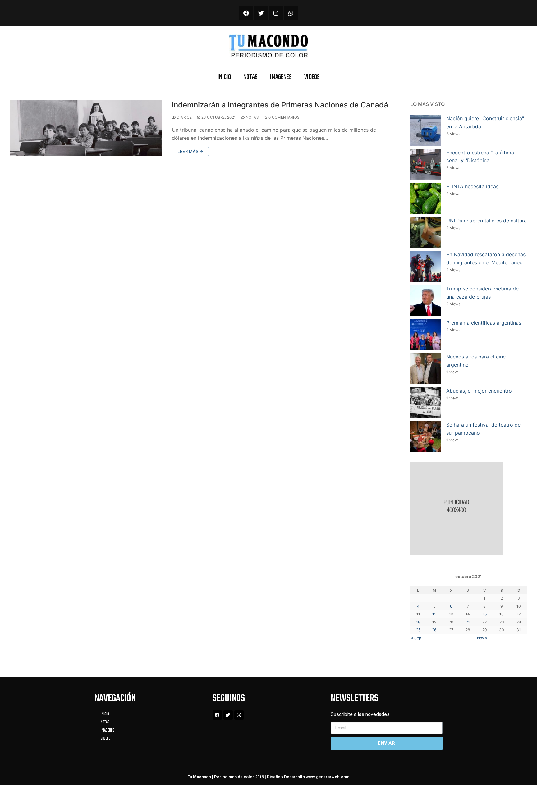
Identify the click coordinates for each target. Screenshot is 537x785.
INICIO (224, 77)
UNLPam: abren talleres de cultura (486, 220)
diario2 (184, 117)
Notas (252, 117)
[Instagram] (276, 13)
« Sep (416, 638)
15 (485, 614)
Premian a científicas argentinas (483, 323)
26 (434, 630)
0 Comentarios (284, 117)
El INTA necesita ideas (472, 186)
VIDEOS (312, 77)
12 (434, 614)
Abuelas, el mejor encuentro (479, 391)
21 (468, 622)
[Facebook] (246, 13)
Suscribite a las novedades (360, 714)
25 (418, 630)
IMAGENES (281, 77)
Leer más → (190, 151)
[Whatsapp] (291, 13)
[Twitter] (261, 13)
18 (418, 622)
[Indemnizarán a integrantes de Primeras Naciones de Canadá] (86, 128)
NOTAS (250, 77)
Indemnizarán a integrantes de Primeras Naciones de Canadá (280, 104)
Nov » (482, 638)
